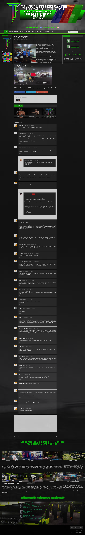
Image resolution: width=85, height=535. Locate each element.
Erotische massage (50, 332)
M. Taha (21, 356)
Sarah (20, 317)
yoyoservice (22, 308)
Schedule (22, 31)
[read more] (7, 492)
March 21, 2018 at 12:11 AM (29, 125)
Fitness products (52, 263)
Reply (20, 129)
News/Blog (28, 31)
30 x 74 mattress (43, 377)
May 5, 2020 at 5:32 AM (30, 365)
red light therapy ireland (35, 402)
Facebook (80, 527)
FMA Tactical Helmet (27, 350)
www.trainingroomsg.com (46, 359)
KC (20, 183)
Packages (16, 31)
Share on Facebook (21, 92)
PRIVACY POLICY (79, 530)
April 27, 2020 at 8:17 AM (27, 346)
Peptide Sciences (28, 410)
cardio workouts (51, 322)
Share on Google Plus (43, 92)
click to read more (32, 151)
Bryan (20, 235)
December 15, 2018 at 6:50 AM (33, 244)
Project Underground (78, 532)
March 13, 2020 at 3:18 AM (27, 289)
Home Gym (27, 164)
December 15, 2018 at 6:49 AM (29, 235)
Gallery (41, 31)
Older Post (55, 436)
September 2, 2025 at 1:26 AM (29, 401)
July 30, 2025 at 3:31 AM (33, 391)
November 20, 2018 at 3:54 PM (27, 183)
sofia (20, 408)
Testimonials (35, 31)
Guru (20, 280)
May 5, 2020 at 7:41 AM (27, 374)
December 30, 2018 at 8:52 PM (33, 261)
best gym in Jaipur (23, 140)
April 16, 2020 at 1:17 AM (33, 328)
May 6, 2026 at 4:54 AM (26, 408)
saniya (20, 401)
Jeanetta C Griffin (23, 391)
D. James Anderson (23, 328)
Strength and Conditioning (26, 39)
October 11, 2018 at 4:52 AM (31, 147)
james (20, 374)
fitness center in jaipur (41, 138)
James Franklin (23, 253)
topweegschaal (22, 311)
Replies (21, 157)
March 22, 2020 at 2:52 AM (31, 308)
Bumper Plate (48, 340)
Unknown (21, 125)
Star (20, 299)
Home (6, 31)
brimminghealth (23, 244)
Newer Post (16, 436)
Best (20, 289)
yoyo (20, 346)
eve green (27, 160)
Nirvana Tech (22, 338)
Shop (52, 31)
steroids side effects (27, 274)
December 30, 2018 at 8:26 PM (33, 253)
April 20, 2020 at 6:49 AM (31, 338)
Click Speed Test (46, 392)
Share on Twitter (32, 92)
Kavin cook (22, 271)
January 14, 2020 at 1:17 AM (28, 280)
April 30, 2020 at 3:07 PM (28, 356)
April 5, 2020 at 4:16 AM (27, 317)
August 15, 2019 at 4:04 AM (30, 271)
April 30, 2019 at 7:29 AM (34, 160)
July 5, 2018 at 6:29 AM (29, 133)
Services (11, 31)
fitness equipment (30, 283)
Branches (47, 31)
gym (35, 127)
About (76, 527)
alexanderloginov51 (24, 383)
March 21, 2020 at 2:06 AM (27, 299)
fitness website (22, 302)
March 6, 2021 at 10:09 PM (34, 383)
